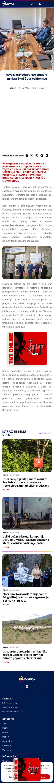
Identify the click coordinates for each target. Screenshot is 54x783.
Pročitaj (6, 489)
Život (4, 723)
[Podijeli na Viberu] (41, 155)
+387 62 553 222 (10, 707)
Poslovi (5, 737)
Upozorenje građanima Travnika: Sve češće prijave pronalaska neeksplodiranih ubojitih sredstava (26, 482)
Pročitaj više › (45, 433)
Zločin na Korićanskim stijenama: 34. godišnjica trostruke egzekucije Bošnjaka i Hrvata (25, 597)
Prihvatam (40, 777)
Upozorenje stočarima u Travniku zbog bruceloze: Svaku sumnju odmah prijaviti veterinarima (25, 655)
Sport (4, 728)
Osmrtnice (7, 741)
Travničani (7, 750)
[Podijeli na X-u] (31, 155)
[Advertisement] (27, 122)
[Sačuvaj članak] (46, 155)
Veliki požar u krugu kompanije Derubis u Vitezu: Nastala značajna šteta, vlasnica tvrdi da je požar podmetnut (26, 541)
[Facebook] (27, 686)
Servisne (6, 745)
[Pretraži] (31, 4)
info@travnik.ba (9, 703)
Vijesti (13, 88)
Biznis (5, 732)
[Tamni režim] (40, 4)
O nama (6, 761)
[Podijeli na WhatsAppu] (36, 155)
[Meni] (49, 4)
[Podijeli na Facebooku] (26, 155)
